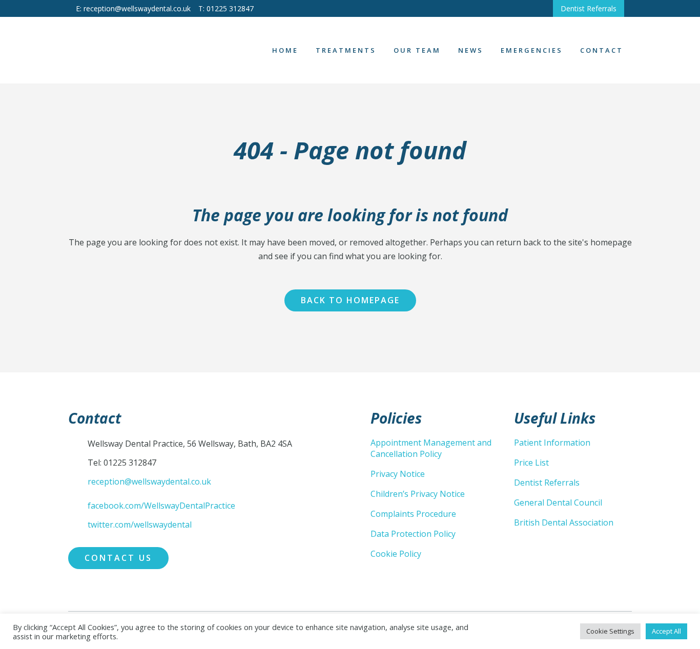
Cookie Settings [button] (610, 631)
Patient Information (552, 442)
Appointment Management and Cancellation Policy (430, 448)
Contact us (118, 557)
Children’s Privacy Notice (417, 493)
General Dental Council (558, 502)
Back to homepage (350, 300)
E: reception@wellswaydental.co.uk (133, 8)
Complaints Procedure (413, 513)
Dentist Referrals (588, 8)
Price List (531, 462)
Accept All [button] (666, 631)
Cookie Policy (395, 553)
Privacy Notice (397, 473)
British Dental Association (563, 522)
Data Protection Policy (413, 533)
